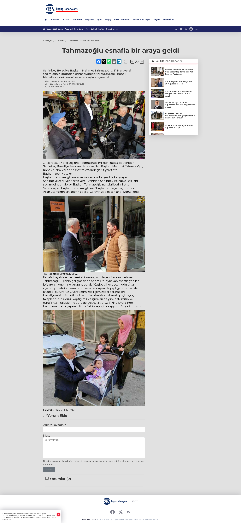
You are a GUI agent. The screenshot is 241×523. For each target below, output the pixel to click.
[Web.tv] (191, 29)
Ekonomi (77, 19)
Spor (99, 19)
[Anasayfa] (45, 20)
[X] (120, 511)
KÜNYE (135, 501)
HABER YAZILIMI (88, 520)
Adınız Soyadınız (54, 425)
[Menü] (196, 29)
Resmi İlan (168, 19)
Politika (65, 19)
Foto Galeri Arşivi (141, 19)
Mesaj (47, 435)
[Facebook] (112, 511)
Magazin (89, 19)
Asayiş (108, 19)
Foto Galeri (78, 29)
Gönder (49, 469)
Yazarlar (68, 29)
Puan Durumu (112, 29)
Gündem (54, 19)
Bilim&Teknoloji (122, 19)
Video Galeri (91, 29)
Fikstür (101, 29)
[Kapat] (58, 514)
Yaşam (156, 19)
